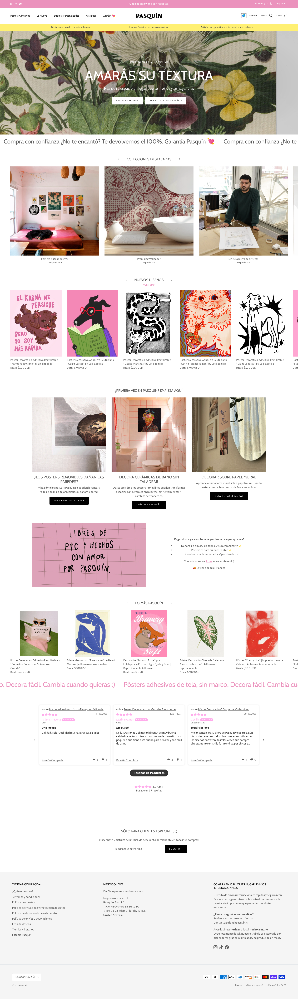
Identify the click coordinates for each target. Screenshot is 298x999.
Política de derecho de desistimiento (34, 913)
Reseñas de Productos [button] (149, 773)
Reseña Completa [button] (52, 760)
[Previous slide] (34, 740)
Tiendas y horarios (23, 929)
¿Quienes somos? (22, 891)
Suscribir (175, 849)
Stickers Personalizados (66, 15)
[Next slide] (263, 740)
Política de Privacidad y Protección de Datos (38, 908)
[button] (94, 759)
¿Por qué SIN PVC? (276, 985)
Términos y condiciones (26, 897)
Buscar (238, 985)
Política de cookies (23, 902)
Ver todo (149, 285)
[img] (49, 715)
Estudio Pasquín (21, 935)
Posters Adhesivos (20, 15)
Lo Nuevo (42, 15)
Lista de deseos (21, 924)
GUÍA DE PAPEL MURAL (229, 496)
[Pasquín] (149, 15)
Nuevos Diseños (149, 280)
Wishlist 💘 (109, 15)
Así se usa (91, 15)
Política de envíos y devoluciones (32, 919)
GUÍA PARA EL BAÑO (149, 504)
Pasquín (24, 985)
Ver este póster (127, 100)
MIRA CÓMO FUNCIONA (69, 500)
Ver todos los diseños (165, 100)
